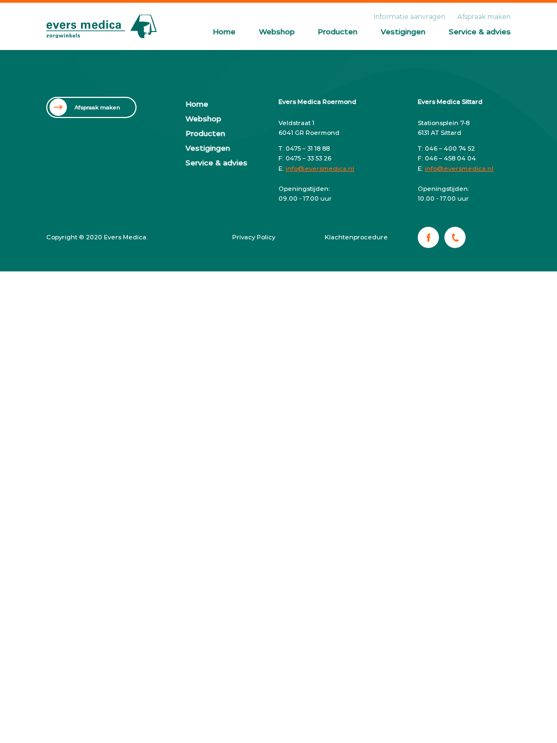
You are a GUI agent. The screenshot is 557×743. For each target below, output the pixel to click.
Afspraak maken (484, 17)
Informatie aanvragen (409, 17)
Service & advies (480, 31)
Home (224, 31)
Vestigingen (403, 31)
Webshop (277, 31)
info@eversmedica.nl (320, 168)
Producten (337, 31)
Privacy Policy (253, 237)
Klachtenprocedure (356, 237)
